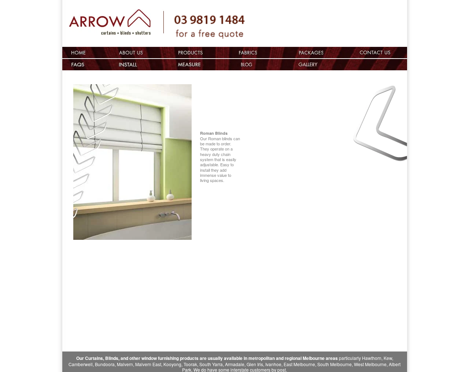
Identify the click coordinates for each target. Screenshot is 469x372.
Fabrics (247, 52)
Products (189, 52)
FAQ (78, 64)
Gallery (352, 64)
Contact (381, 52)
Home (78, 52)
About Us (131, 52)
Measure (189, 64)
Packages (310, 52)
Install (131, 64)
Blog (247, 64)
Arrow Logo (116, 24)
